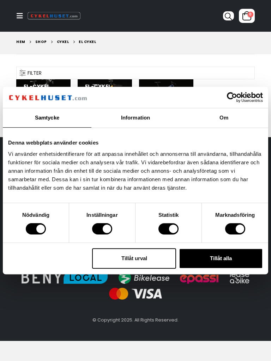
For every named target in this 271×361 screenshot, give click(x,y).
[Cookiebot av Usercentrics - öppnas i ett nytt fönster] (232, 97)
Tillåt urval (134, 258)
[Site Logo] (54, 16)
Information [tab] (135, 118)
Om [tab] (223, 118)
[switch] (102, 228)
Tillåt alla (221, 258)
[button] (22, 16)
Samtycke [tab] (47, 118)
